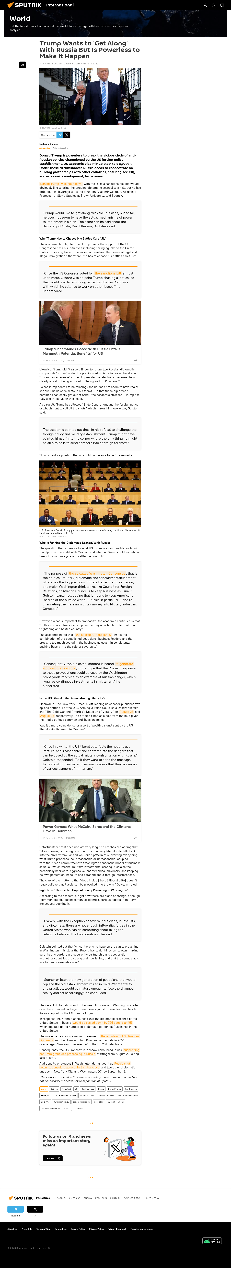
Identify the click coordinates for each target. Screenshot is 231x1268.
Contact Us (60, 1229)
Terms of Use (43, 1229)
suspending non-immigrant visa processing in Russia (89, 1052)
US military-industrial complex (55, 1108)
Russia (101, 1089)
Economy (101, 1198)
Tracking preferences (142, 1229)
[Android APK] (212, 1241)
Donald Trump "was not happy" (61, 184)
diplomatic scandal (81, 1101)
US (76, 1089)
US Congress (79, 1108)
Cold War (45, 1101)
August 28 (47, 716)
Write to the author (61, 148)
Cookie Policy (78, 1229)
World (44, 1089)
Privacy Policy (96, 1229)
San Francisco (88, 1089)
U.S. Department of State (65, 1095)
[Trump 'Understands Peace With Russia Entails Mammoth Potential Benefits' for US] (90, 323)
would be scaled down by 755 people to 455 (103, 1023)
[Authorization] (205, 5)
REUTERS (46, 128)
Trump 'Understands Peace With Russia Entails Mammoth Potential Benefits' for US (82, 351)
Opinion (54, 1089)
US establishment (115, 1101)
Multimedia (152, 1198)
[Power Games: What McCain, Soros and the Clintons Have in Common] (90, 800)
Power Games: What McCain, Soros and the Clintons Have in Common (87, 828)
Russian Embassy (106, 1095)
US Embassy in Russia (128, 1095)
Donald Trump (114, 1089)
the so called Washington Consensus (97, 573)
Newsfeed (66, 1089)
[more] (135, 360)
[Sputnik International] (26, 9)
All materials (44, 148)
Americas (74, 1198)
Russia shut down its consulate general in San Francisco (85, 1065)
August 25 (126, 712)
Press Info (26, 1229)
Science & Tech (132, 1198)
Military (115, 1198)
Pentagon (45, 1095)
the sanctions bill (108, 273)
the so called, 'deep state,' (94, 635)
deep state (98, 1101)
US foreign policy (61, 1101)
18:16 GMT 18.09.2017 (50, 63)
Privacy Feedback (117, 1229)
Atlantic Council (87, 1095)
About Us (12, 1229)
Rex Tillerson (131, 1089)
